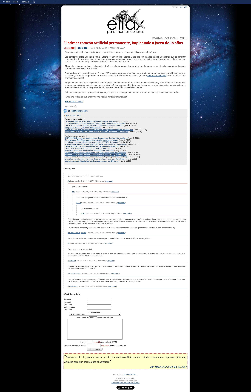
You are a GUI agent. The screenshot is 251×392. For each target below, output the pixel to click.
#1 (69, 181)
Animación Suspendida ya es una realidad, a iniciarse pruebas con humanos (96, 132)
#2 (69, 233)
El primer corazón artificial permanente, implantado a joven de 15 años (123, 42)
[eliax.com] (125, 21)
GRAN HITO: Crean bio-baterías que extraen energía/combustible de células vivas (99, 130)
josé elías (82, 48)
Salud (79, 115)
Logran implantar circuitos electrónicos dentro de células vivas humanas (95, 123)
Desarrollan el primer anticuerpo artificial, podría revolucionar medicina (94, 125)
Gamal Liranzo (75, 274)
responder (109, 181)
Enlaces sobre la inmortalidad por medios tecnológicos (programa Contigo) (96, 157)
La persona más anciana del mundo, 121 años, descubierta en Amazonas (95, 153)
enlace (83, 233)
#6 (69, 286)
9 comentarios (77, 111)
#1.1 (73, 192)
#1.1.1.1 (84, 213)
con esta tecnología (156, 76)
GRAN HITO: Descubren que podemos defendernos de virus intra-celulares (96, 138)
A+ (185, 6)
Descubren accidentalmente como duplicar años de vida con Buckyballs (94, 159)
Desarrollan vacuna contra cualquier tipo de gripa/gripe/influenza (91, 146)
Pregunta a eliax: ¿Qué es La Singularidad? (83, 127)
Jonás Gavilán (75, 233)
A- (181, 7)
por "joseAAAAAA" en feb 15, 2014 (168, 367)
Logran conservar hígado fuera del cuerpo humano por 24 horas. (92, 161)
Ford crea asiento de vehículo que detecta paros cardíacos (89, 150)
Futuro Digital (71, 115)
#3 (69, 243)
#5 (69, 274)
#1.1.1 (78, 203)
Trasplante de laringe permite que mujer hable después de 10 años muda (95, 144)
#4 (69, 261)
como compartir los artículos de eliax (125, 383)
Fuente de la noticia (74, 101)
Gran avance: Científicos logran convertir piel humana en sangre (91, 140)
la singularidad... (131, 374)
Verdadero (74, 286)
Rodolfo (73, 261)
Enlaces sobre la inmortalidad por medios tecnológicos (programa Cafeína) (96, 155)
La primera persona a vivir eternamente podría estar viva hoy (90, 121)
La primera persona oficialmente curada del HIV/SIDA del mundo (91, 142)
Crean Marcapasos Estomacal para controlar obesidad (87, 148)
